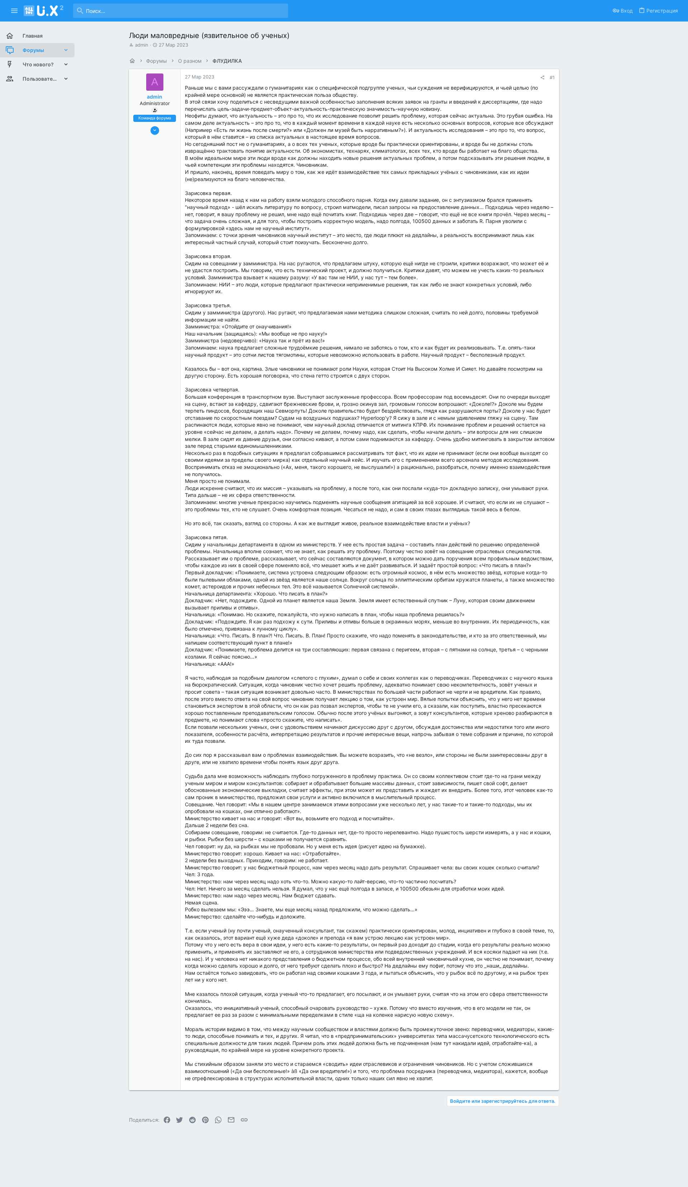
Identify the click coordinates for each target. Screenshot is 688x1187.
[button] (14, 10)
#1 (552, 77)
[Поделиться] (542, 77)
